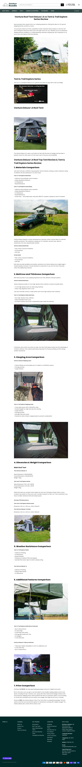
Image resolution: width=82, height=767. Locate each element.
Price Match (50, 732)
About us (19, 724)
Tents (21, 11)
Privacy (19, 728)
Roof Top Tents (36, 726)
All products (35, 724)
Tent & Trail (19, 82)
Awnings (14, 11)
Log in (77, 11)
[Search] (62, 4)
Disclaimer (50, 737)
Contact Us (20, 726)
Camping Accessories (32, 11)
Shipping (49, 724)
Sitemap (49, 741)
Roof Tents (5, 11)
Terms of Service (21, 730)
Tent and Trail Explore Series (36, 689)
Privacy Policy (50, 733)
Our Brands (44, 11)
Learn (52, 11)
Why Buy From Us (51, 730)
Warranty (49, 739)
